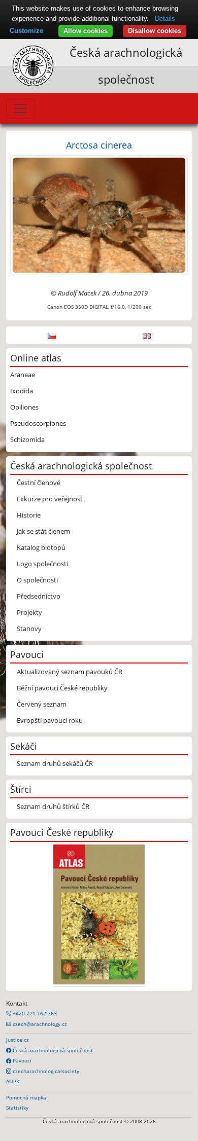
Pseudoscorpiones (38, 423)
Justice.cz (17, 1039)
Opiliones (24, 407)
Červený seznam (42, 704)
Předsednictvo (38, 596)
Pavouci (21, 1060)
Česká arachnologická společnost (52, 1050)
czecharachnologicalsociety (45, 1071)
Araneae (22, 374)
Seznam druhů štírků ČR (53, 806)
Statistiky (17, 1107)
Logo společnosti (42, 563)
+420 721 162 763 (34, 1013)
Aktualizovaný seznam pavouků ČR (69, 671)
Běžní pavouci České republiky (62, 687)
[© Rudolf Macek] (99, 214)
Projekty (29, 612)
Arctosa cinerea (99, 144)
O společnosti (37, 579)
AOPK (12, 1081)
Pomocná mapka (26, 1097)
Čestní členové (38, 482)
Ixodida (21, 390)
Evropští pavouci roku (50, 720)
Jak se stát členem (43, 531)
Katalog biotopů (41, 547)
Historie (29, 515)
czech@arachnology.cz (39, 1023)
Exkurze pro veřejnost (50, 498)
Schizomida (27, 439)
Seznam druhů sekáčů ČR (55, 763)
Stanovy (29, 628)
